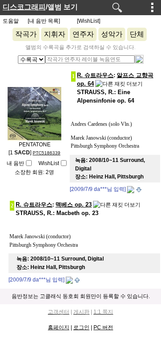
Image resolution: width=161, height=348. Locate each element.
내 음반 (15, 163)
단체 (137, 34)
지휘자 (54, 34)
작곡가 (26, 34)
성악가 (112, 34)
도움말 (11, 21)
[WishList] (88, 21)
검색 (117, 7)
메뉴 (152, 7)
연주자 (83, 34)
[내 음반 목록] (44, 21)
